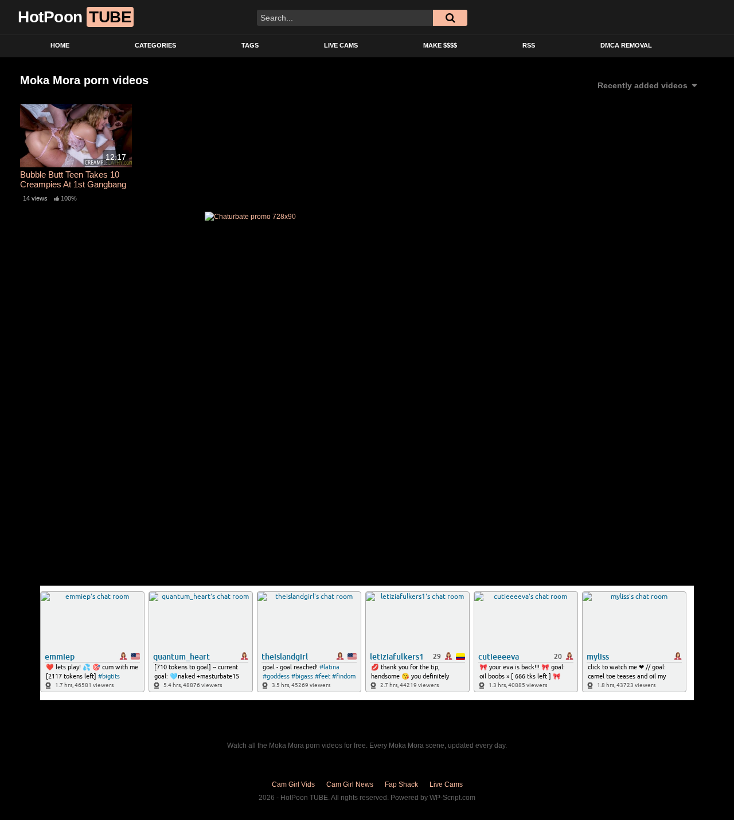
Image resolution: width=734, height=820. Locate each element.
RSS (528, 45)
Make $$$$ (440, 45)
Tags (250, 45)
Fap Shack (401, 784)
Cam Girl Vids (293, 784)
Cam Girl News (349, 784)
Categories (155, 45)
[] (450, 18)
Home (59, 45)
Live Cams (341, 45)
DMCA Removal (626, 45)
